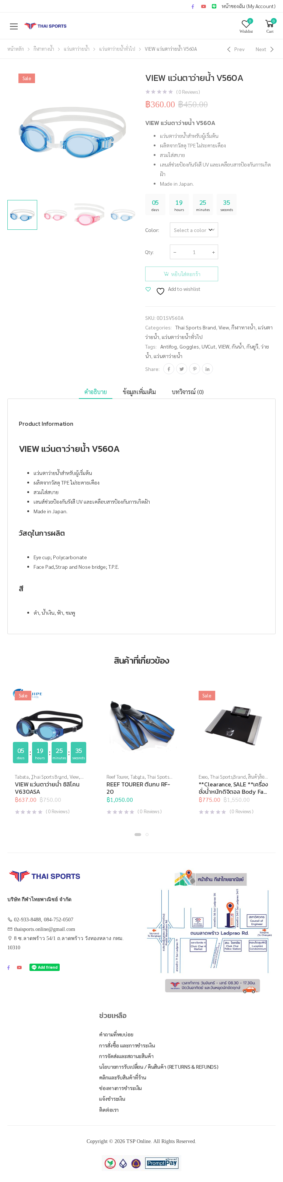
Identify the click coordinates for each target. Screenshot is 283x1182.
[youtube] (203, 6)
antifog (168, 346)
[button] (233, 760)
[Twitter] (181, 368)
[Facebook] (168, 368)
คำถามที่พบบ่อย (116, 1034)
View (224, 327)
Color (151, 229)
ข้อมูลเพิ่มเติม (139, 392)
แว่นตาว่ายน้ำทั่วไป (117, 49)
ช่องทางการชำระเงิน (120, 1088)
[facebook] (193, 6)
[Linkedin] (207, 368)
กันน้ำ (238, 346)
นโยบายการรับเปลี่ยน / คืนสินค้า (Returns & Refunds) (159, 1066)
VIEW (223, 346)
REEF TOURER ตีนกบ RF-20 (138, 788)
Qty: (149, 252)
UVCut (209, 346)
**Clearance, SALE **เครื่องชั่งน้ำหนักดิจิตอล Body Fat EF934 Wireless (233, 791)
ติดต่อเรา (109, 1109)
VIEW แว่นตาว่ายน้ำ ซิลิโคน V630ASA (47, 788)
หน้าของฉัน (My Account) (249, 6)
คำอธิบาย (95, 392)
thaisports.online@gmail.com (44, 929)
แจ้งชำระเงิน (112, 1098)
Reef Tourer (117, 777)
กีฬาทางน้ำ (44, 49)
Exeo (203, 777)
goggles (189, 346)
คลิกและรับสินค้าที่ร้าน (122, 1077)
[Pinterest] (194, 368)
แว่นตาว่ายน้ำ (77, 49)
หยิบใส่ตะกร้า (185, 274)
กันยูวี (252, 346)
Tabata (22, 777)
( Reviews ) (188, 91)
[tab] (95, 392)
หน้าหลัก (15, 49)
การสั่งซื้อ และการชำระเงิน (127, 1045)
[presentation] (139, 131)
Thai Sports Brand (195, 327)
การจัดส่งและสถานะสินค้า (126, 1056)
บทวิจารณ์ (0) (188, 392)
